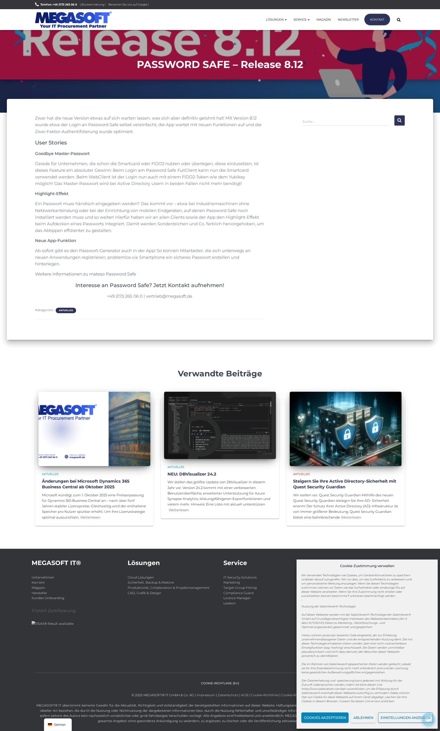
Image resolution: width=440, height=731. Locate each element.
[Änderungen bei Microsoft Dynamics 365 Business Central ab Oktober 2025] (94, 429)
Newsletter (348, 19)
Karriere (38, 582)
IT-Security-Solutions (240, 577)
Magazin (323, 19)
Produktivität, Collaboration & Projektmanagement (168, 588)
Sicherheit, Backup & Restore (151, 582)
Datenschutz (228, 695)
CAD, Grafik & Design (144, 593)
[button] (285, 19)
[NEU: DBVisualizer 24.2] (220, 425)
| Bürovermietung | (92, 4)
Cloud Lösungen (141, 577)
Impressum (206, 695)
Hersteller (39, 593)
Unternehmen (43, 577)
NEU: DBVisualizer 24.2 (192, 474)
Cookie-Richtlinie (265, 695)
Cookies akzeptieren (325, 717)
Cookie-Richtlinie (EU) (220, 683)
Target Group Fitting (240, 588)
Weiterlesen (90, 517)
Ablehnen (363, 717)
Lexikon (229, 603)
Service (300, 19)
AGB (244, 695)
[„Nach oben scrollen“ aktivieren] (9, 722)
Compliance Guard (238, 593)
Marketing (231, 582)
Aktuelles (66, 310)
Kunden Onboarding (48, 598)
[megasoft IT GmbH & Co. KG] (73, 19)
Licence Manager (237, 598)
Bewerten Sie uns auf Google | (128, 4)
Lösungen (275, 19)
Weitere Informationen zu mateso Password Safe (85, 274)
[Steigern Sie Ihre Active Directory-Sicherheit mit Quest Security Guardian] (346, 429)
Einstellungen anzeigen (405, 717)
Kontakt (377, 19)
